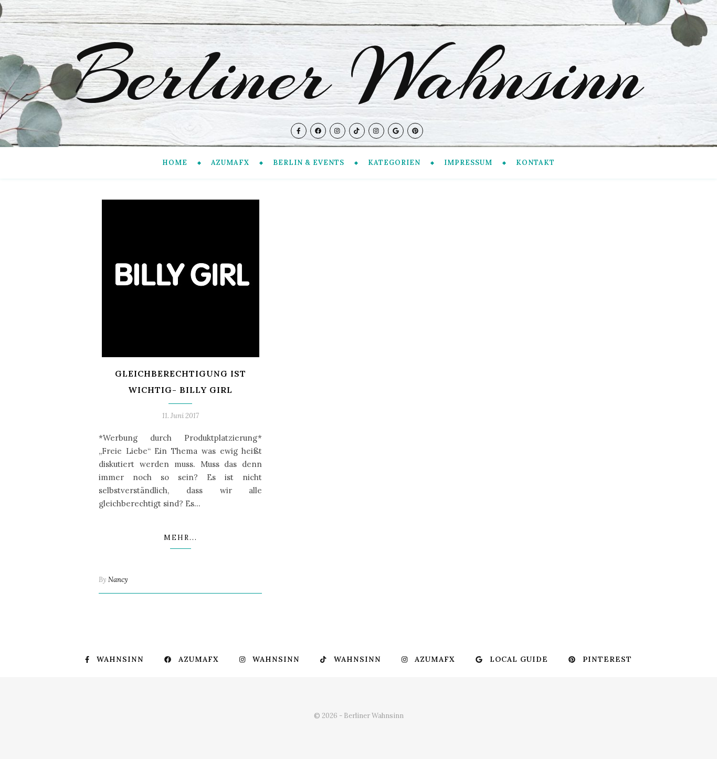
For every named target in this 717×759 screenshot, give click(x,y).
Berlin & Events (308, 162)
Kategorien (394, 162)
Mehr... (180, 537)
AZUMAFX (230, 162)
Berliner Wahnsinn (358, 76)
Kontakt (535, 162)
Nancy (118, 579)
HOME (174, 162)
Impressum (468, 162)
